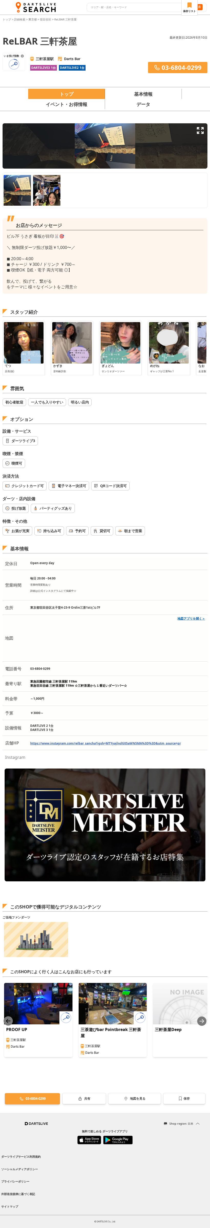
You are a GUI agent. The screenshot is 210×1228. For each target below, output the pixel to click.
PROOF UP (16, 1029)
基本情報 (143, 94)
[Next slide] (201, 1021)
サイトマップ (9, 1206)
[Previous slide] (8, 1021)
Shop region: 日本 (181, 1123)
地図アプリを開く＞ (191, 618)
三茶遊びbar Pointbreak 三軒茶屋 (111, 1032)
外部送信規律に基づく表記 (18, 1194)
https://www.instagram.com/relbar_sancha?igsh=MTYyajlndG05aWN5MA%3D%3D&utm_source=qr (105, 743)
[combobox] (137, 7)
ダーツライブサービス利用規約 (21, 1156)
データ (143, 104)
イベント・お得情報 (66, 104)
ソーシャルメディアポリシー (19, 1169)
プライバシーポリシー (15, 1181)
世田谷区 (45, 19)
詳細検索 (20, 19)
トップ (7, 19)
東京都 (32, 19)
